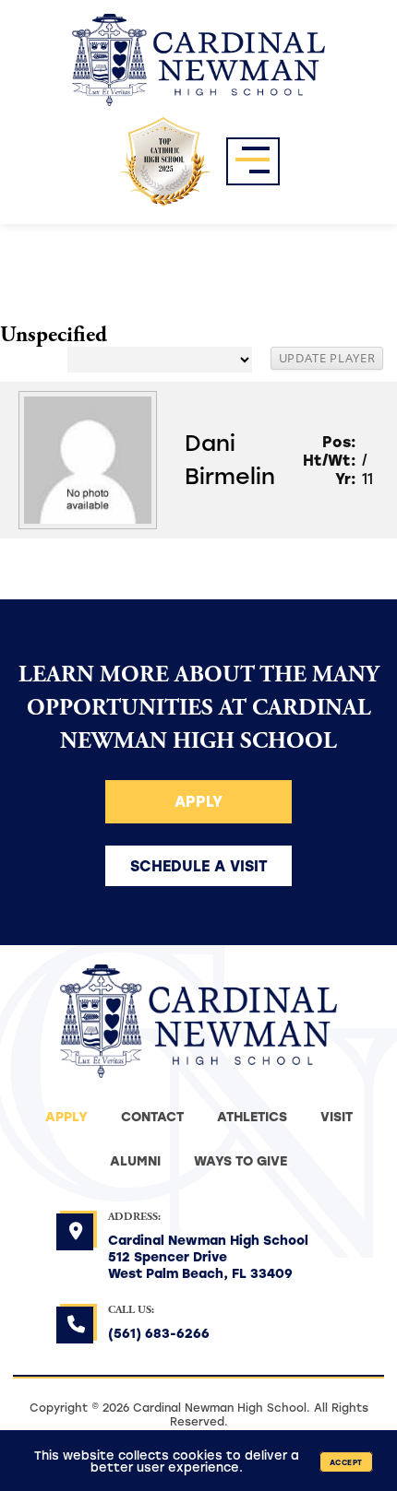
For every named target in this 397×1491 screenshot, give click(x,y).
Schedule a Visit (199, 865)
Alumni (135, 1160)
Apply (198, 801)
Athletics (252, 1116)
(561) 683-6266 (159, 1333)
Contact (152, 1116)
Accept (346, 1462)
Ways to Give (240, 1160)
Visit (336, 1116)
